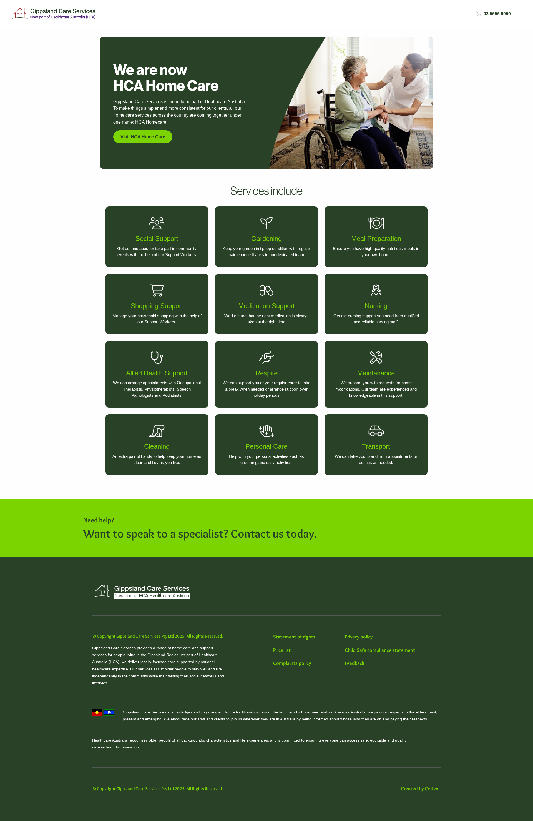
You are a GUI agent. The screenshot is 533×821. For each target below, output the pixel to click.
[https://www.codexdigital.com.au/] (421, 788)
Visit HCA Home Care (142, 136)
